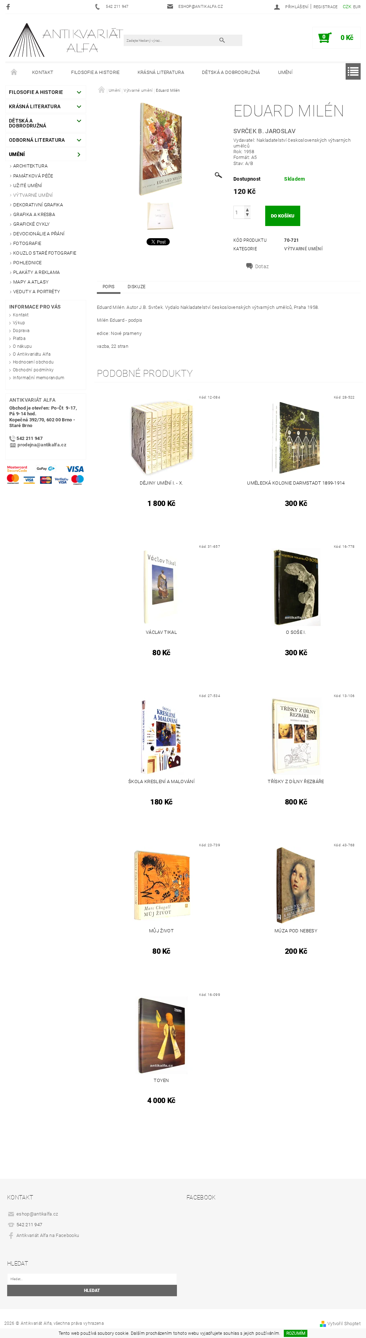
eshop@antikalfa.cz (37, 1214)
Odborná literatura (37, 140)
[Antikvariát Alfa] (67, 40)
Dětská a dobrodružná (231, 72)
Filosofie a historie (95, 72)
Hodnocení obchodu (33, 362)
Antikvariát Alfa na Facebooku (47, 1235)
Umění (285, 72)
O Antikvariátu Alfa (31, 354)
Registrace (325, 7)
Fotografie (27, 243)
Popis (109, 286)
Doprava (21, 330)
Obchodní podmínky (33, 369)
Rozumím (295, 1333)
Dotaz (262, 266)
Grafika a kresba (34, 214)
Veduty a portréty (36, 291)
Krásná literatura (161, 72)
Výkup (19, 322)
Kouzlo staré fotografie (44, 253)
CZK (347, 6)
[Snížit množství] (247, 215)
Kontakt (42, 72)
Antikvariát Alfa (32, 400)
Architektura (30, 166)
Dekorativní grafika (38, 204)
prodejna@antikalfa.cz (42, 445)
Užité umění (27, 185)
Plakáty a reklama (36, 272)
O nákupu (22, 346)
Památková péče (33, 176)
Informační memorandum (39, 377)
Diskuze (136, 286)
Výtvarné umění (33, 195)
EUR (357, 7)
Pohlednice (27, 262)
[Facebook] (9, 7)
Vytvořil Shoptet (344, 1323)
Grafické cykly (31, 224)
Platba (19, 338)
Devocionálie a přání (38, 233)
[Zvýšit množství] (247, 209)
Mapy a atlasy (31, 282)
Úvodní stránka (14, 72)
